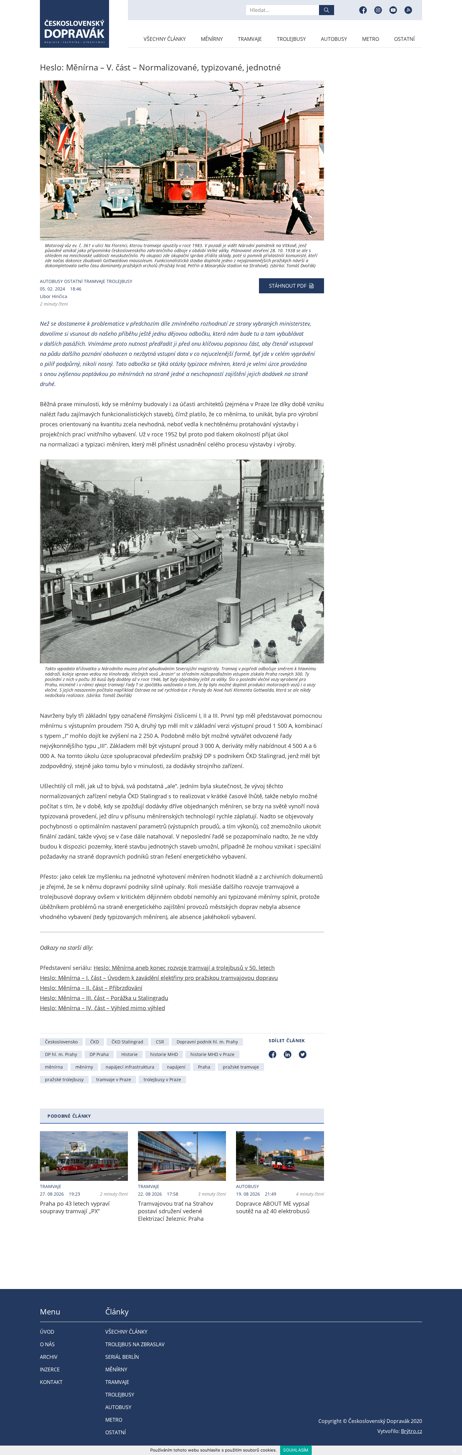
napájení (176, 1067)
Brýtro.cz (411, 1431)
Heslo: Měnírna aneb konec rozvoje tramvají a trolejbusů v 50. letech (184, 967)
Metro (370, 39)
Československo (61, 1042)
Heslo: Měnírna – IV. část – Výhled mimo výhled (102, 1008)
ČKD (94, 1042)
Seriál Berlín (122, 1356)
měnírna (54, 1067)
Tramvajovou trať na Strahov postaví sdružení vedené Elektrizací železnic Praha (175, 1211)
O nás (47, 1344)
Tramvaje (250, 39)
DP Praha (99, 1054)
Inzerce (50, 1369)
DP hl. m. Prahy (61, 1054)
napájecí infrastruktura (130, 1067)
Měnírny (212, 39)
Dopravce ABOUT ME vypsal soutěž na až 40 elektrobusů (273, 1207)
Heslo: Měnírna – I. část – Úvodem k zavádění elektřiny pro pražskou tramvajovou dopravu (159, 978)
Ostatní (404, 39)
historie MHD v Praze (212, 1054)
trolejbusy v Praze (162, 1079)
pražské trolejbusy (64, 1079)
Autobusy (334, 39)
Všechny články (165, 39)
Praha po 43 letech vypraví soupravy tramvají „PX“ (75, 1207)
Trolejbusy (291, 39)
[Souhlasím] (454, 1450)
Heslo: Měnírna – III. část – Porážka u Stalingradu (104, 998)
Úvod (47, 1331)
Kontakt (51, 1382)
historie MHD (164, 1054)
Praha (204, 1067)
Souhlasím (295, 1449)
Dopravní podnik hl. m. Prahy (207, 1042)
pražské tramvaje (241, 1067)
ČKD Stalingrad (127, 1042)
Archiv (49, 1356)
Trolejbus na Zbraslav (135, 1344)
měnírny (84, 1067)
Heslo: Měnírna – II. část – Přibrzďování (91, 988)
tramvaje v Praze (113, 1079)
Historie (129, 1054)
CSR (160, 1042)
